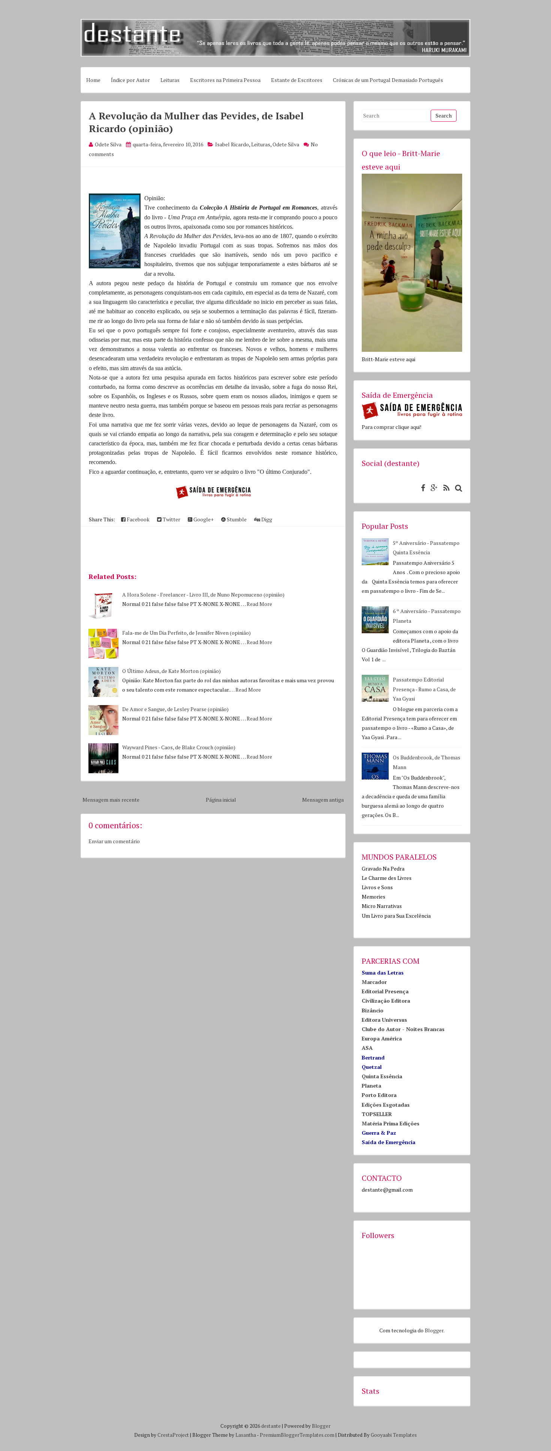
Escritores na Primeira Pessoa (225, 79)
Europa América (382, 1038)
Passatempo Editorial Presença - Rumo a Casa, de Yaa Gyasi (424, 689)
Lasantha (245, 1435)
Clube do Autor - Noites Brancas (403, 1029)
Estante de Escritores (296, 79)
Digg (266, 519)
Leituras (170, 79)
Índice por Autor (130, 79)
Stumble (236, 519)
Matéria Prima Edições (390, 1123)
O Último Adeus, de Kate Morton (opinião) (171, 670)
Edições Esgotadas (386, 1104)
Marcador (374, 981)
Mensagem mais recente (110, 799)
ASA (367, 1047)
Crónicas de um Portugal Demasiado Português (388, 79)
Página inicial (221, 799)
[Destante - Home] (275, 54)
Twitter (171, 519)
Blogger (434, 1330)
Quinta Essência (382, 1076)
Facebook (138, 519)
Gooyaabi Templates (394, 1435)
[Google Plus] (432, 488)
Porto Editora (379, 1094)
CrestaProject (173, 1435)
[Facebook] (421, 488)
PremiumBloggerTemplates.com (297, 1435)
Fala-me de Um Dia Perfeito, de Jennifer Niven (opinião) (186, 632)
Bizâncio (372, 1010)
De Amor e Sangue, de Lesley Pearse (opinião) (175, 709)
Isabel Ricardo (232, 144)
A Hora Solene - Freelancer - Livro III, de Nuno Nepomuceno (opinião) (203, 594)
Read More (259, 603)
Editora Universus (384, 1019)
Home (93, 79)
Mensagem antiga (323, 799)
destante (271, 1426)
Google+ (203, 519)
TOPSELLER (377, 1114)
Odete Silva (286, 144)
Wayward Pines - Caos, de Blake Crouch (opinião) (178, 747)
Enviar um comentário (114, 841)
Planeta (371, 1085)
